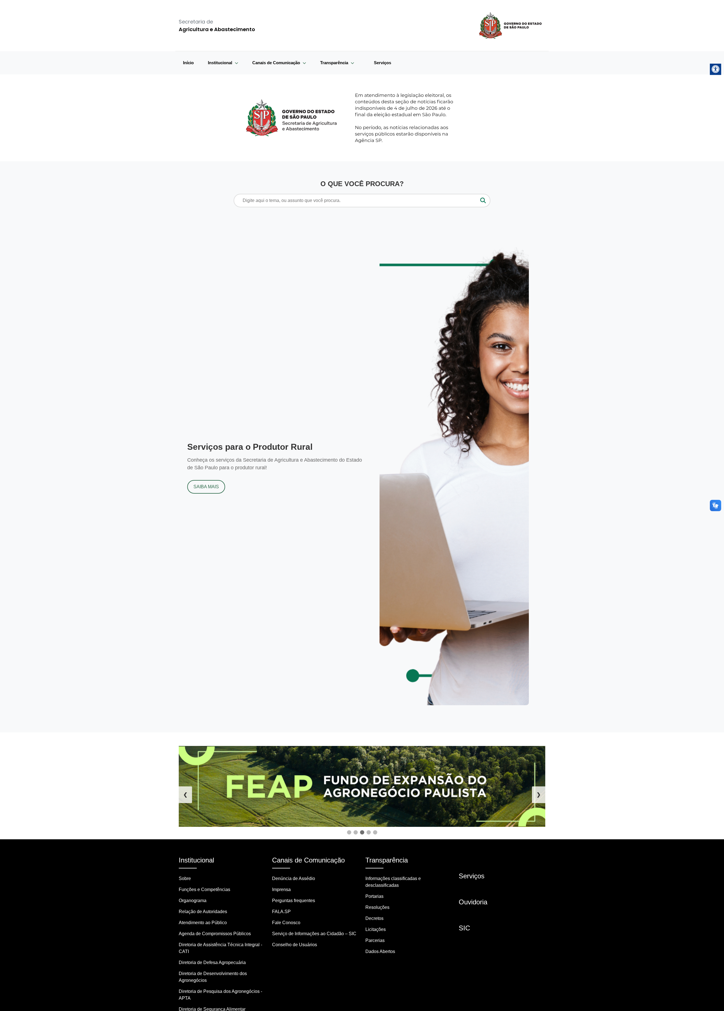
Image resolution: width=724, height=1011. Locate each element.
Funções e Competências (204, 889)
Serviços (382, 62)
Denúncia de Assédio (293, 878)
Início (188, 62)
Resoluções (377, 907)
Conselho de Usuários (294, 944)
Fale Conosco (286, 922)
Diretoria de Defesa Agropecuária (212, 962)
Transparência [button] (334, 62)
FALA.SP (281, 911)
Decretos (374, 918)
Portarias (374, 896)
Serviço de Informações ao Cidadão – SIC (314, 933)
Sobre (185, 878)
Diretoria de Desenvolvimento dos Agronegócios (213, 977)
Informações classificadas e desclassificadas (393, 882)
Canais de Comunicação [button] (276, 62)
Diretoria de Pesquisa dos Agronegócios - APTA (220, 995)
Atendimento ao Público (203, 922)
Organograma (192, 900)
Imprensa (281, 889)
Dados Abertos (380, 951)
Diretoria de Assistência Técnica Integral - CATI (220, 948)
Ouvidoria (473, 902)
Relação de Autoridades (203, 911)
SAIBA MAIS (206, 486)
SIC (464, 928)
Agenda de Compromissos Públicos (215, 933)
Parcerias (375, 940)
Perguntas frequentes (293, 900)
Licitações (375, 929)
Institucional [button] (220, 62)
